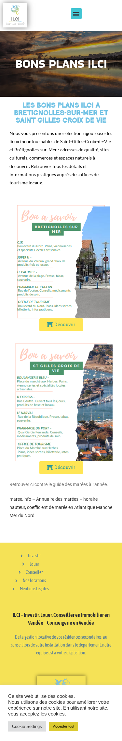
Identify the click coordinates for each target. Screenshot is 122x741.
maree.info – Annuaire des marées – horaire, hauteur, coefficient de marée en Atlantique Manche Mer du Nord (60, 507)
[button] (76, 13)
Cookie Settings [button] (27, 726)
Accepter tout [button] (63, 726)
